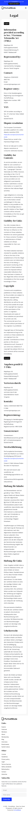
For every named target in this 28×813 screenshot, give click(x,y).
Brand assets (5, 744)
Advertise (4, 774)
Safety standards (6, 767)
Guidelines (5, 757)
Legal (3, 762)
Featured (4, 729)
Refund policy (5, 769)
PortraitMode (17, 810)
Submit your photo (14, 3)
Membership (5, 737)
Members (4, 732)
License (4, 754)
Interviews (4, 742)
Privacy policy (6, 759)
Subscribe (6, 799)
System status (6, 747)
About (3, 734)
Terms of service (6, 764)
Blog (3, 739)
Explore (4, 727)
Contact (4, 772)
